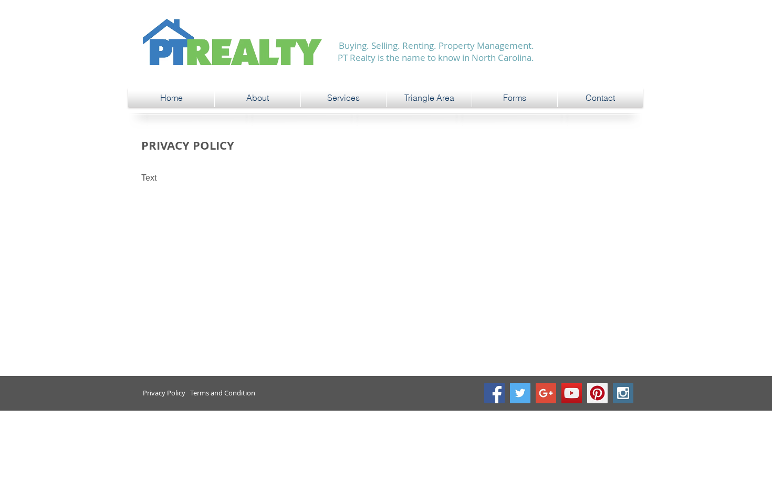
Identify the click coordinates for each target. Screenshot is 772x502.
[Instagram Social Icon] (623, 393)
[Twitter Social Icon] (520, 393)
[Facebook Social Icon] (494, 393)
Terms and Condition (222, 393)
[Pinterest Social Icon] (597, 393)
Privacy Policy (164, 393)
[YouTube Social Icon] (571, 393)
